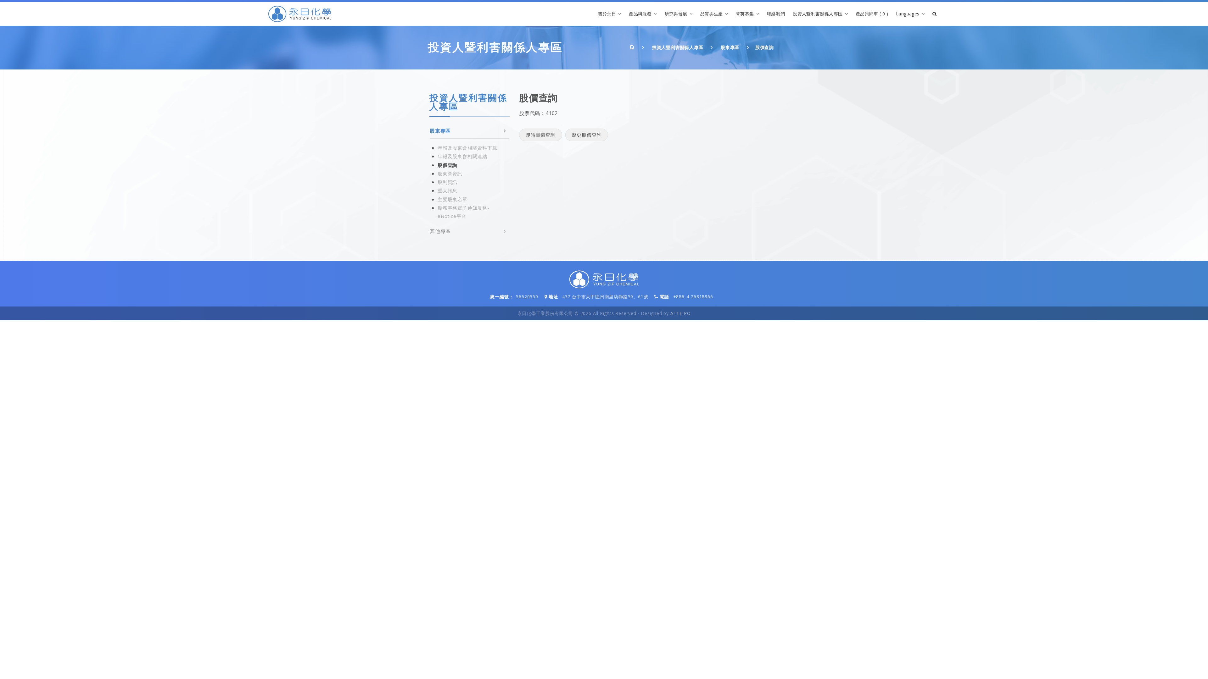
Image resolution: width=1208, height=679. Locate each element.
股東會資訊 (450, 173)
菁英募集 (745, 14)
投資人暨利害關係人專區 (817, 14)
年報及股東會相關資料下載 (467, 148)
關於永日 (607, 14)
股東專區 (730, 47)
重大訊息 (447, 190)
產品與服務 (640, 14)
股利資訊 (447, 182)
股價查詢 (764, 47)
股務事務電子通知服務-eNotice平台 (463, 212)
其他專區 (440, 231)
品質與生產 (711, 14)
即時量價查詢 (541, 135)
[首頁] (299, 14)
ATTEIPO (680, 313)
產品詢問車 (872, 14)
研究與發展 (676, 14)
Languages (908, 14)
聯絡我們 (776, 14)
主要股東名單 (452, 199)
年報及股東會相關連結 (462, 156)
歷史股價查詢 (587, 135)
